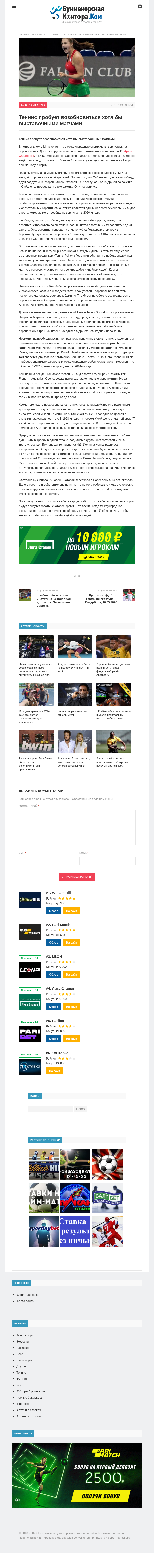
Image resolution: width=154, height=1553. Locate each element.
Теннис (21, 1372)
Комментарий (29, 806)
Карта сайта (25, 1301)
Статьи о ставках (29, 1410)
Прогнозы (23, 1403)
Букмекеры (24, 1360)
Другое (21, 1366)
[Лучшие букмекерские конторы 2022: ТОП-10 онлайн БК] (77, 9)
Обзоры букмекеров (31, 1391)
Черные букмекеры (29, 1397)
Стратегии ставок (29, 1416)
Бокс (19, 1354)
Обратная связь (28, 1294)
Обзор (53, 911)
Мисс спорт (25, 1335)
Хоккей (21, 1385)
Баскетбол (23, 1347)
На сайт (71, 911)
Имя (22, 853)
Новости (23, 1341)
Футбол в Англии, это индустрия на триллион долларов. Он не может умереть (54, 600)
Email (83, 853)
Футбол (21, 1378)
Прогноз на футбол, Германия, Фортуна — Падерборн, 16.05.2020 (101, 599)
